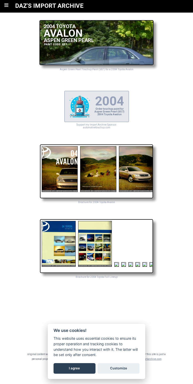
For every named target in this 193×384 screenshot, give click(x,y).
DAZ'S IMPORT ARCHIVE (49, 5)
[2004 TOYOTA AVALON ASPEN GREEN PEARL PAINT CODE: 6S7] (96, 63)
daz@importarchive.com (147, 359)
